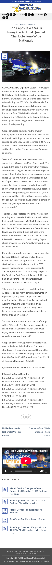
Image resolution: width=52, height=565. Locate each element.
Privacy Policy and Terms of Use (34, 561)
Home (10, 551)
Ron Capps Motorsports (26, 24)
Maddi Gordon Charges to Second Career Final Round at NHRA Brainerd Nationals (28, 491)
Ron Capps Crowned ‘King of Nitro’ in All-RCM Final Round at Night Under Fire (28, 530)
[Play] (6, 471)
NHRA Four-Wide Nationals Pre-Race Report (11, 432)
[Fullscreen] (46, 471)
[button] (4, 7)
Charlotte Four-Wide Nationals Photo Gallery (39, 432)
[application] (26, 461)
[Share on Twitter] (28, 416)
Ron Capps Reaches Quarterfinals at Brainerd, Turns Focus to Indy (27, 501)
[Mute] (41, 471)
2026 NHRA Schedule (26, 554)
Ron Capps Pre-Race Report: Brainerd (28, 519)
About (18, 551)
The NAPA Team (37, 551)
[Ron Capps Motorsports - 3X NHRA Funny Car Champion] (26, 7)
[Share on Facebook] (23, 416)
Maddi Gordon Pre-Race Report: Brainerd (26, 511)
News (25, 551)
